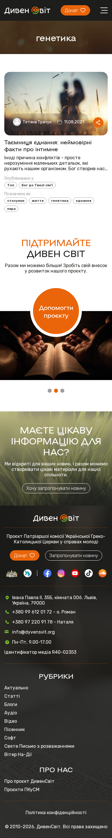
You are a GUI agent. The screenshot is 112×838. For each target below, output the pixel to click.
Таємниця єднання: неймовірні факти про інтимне (48, 145)
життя (38, 201)
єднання (83, 201)
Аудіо (10, 713)
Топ (10, 185)
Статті (12, 696)
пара (11, 209)
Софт (10, 738)
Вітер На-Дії (18, 754)
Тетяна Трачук (37, 122)
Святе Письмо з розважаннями (39, 746)
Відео (10, 721)
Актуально (16, 688)
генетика (59, 201)
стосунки (15, 201)
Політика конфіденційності (56, 812)
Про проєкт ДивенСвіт (29, 781)
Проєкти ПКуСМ (21, 789)
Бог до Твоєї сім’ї (37, 185)
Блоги (10, 704)
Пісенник (14, 729)
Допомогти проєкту (56, 311)
